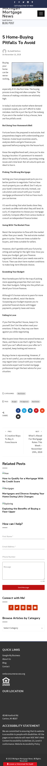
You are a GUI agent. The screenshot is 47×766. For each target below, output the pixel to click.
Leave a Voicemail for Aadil (21, 764)
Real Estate (21, 393)
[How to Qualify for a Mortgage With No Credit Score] (5, 473)
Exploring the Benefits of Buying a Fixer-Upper (21, 510)
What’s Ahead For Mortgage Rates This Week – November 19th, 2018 (35, 441)
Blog (4, 662)
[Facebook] (11, 607)
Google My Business (11, 655)
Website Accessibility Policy (27, 744)
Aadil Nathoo (7, 20)
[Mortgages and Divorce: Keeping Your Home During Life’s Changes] (8, 488)
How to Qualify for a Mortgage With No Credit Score (22, 480)
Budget (14, 402)
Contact (6, 666)
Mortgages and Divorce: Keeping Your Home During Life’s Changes (23, 495)
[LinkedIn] (29, 607)
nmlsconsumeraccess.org (13, 673)
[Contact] (35, 607)
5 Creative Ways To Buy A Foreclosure (13, 437)
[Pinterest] (23, 607)
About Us (6, 659)
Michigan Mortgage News (12, 12)
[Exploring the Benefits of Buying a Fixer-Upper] (7, 503)
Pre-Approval (24, 402)
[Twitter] (17, 607)
